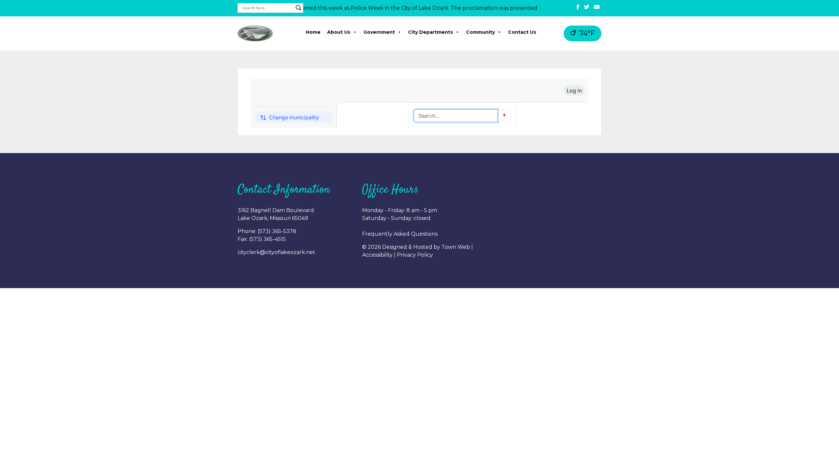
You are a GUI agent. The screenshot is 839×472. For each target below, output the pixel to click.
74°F (586, 33)
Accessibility (377, 255)
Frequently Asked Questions (400, 234)
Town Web (455, 247)
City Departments (430, 32)
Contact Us (522, 32)
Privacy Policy (415, 255)
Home (313, 32)
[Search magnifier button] (298, 7)
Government (379, 32)
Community (480, 32)
